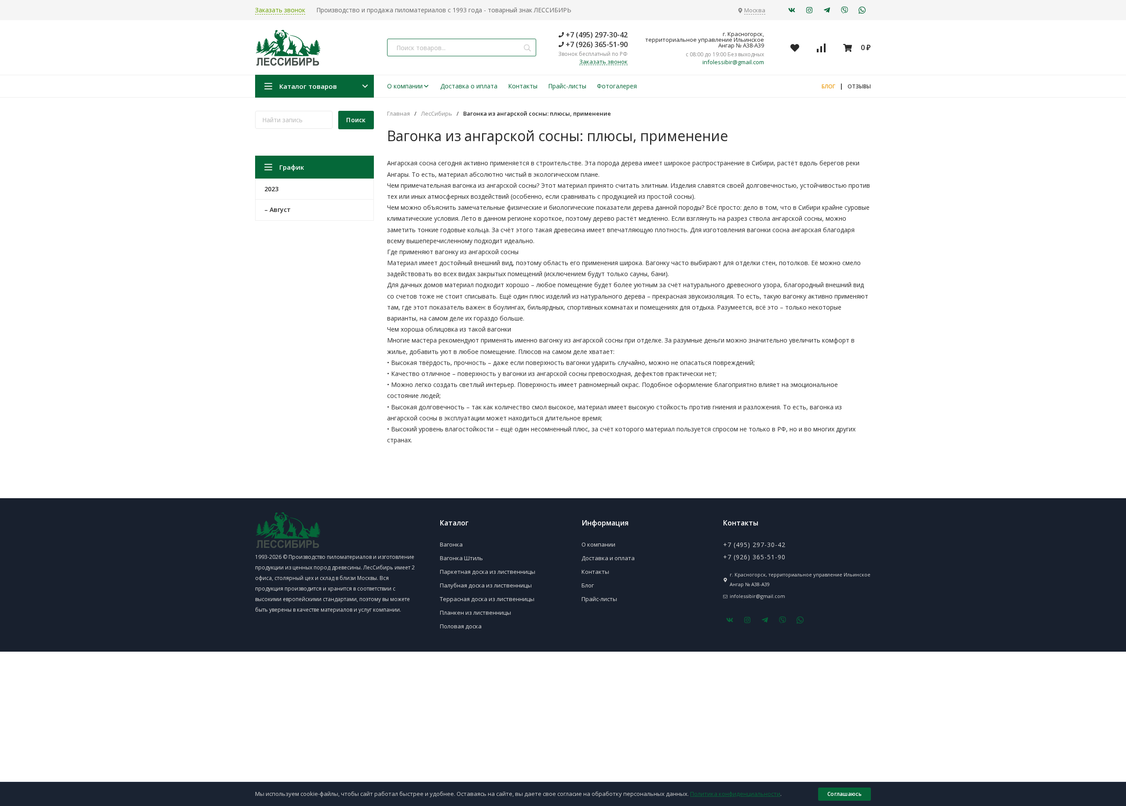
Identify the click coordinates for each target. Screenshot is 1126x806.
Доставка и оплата (608, 558)
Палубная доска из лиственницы (486, 585)
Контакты (522, 86)
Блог (587, 585)
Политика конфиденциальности (735, 794)
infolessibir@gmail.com (733, 62)
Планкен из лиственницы (475, 612)
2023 (271, 189)
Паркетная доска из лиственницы (487, 572)
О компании (405, 86)
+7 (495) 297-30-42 (596, 35)
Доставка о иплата (468, 86)
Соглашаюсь (844, 794)
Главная (398, 114)
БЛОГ (828, 86)
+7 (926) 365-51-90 (596, 44)
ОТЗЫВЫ (859, 86)
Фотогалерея (617, 86)
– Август (277, 209)
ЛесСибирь (436, 114)
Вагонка (451, 544)
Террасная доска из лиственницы (487, 599)
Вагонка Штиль (461, 558)
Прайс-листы (567, 86)
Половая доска (461, 626)
